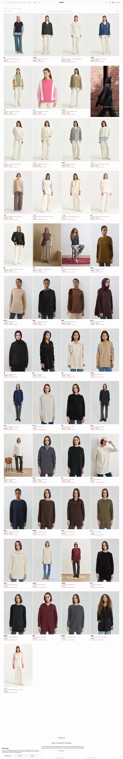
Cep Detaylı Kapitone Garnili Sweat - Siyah (98, 637)
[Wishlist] (115, 2)
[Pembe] (5, 110)
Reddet (32, 755)
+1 (36, 57)
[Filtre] (6, 11)
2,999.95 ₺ (63, 533)
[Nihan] (61, 2)
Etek (64, 11)
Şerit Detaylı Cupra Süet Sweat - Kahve (98, 321)
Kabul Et (20, 755)
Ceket (71, 11)
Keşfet (117, 114)
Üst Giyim (15, 8)
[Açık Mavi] (5, 162)
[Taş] (35, 425)
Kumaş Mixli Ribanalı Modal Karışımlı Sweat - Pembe (13, 689)
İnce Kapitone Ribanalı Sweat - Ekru (39, 584)
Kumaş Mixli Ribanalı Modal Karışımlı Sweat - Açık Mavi (43, 216)
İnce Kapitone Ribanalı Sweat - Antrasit (69, 637)
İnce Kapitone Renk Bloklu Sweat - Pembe (40, 111)
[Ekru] (92, 215)
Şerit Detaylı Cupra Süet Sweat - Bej (10, 321)
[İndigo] (34, 57)
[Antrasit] (5, 425)
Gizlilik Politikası (18, 752)
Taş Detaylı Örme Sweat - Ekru (96, 479)
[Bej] (4, 215)
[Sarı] (6, 162)
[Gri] (33, 57)
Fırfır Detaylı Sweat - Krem (66, 374)
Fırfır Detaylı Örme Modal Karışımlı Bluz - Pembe (12, 164)
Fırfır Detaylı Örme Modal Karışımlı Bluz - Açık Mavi (100, 164)
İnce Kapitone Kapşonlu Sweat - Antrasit (40, 479)
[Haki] (93, 635)
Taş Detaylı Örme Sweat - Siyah (96, 584)
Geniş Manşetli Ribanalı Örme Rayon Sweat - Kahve (42, 269)
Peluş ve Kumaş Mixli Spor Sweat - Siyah (40, 321)
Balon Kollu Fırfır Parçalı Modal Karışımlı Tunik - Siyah (13, 269)
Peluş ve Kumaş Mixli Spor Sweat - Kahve (69, 321)
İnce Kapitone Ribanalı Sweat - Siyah (10, 637)
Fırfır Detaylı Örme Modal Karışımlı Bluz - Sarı (41, 164)
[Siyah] (35, 57)
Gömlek (61, 11)
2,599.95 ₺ (34, 218)
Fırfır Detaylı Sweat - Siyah (37, 374)
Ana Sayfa (5, 8)
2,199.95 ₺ (6, 60)
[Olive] (92, 267)
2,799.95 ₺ (34, 533)
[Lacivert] (4, 57)
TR (106, 2)
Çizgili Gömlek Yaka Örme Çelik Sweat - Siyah (70, 269)
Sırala (117, 11)
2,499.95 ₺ (63, 270)
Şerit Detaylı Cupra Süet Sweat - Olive (97, 269)
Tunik (48, 11)
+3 (7, 425)
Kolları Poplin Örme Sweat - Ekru (10, 479)
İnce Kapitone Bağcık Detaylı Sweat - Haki (69, 111)
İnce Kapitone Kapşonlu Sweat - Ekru (10, 584)
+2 (94, 267)
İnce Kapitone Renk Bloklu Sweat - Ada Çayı (12, 111)
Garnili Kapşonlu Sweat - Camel (96, 374)
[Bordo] (4, 425)
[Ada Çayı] (4, 110)
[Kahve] (5, 215)
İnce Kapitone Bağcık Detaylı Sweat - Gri (69, 164)
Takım (51, 11)
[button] (110, 2)
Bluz (57, 11)
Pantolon (67, 11)
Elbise (55, 11)
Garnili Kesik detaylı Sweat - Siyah (68, 479)
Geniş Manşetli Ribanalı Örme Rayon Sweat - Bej (13, 216)
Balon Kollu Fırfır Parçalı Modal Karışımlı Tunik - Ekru (100, 216)
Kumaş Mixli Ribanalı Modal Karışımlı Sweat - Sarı (71, 216)
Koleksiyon (10, 8)
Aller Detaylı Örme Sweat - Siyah (10, 374)
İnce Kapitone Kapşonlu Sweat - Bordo (39, 637)
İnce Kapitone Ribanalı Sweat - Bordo (68, 584)
